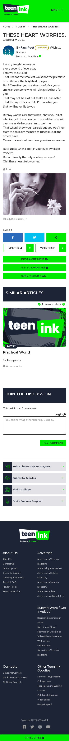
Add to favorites (33, 267)
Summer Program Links (49, 676)
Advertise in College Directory (47, 575)
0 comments (14, 366)
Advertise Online (46, 591)
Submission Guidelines (49, 631)
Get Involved (43, 645)
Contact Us (8, 563)
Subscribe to (32, 466)
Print (8, 169)
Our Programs (10, 568)
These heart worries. (45, 26)
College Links (44, 681)
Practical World (16, 352)
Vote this (51, 248)
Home (6, 26)
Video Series (43, 699)
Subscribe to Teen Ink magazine (48, 652)
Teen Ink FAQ (9, 582)
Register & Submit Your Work (49, 620)
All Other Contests (12, 682)
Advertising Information (49, 568)
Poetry (20, 26)
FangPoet (27, 47)
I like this (19, 248)
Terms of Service (11, 591)
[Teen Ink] (17, 9)
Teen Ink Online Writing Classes (49, 688)
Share (7, 230)
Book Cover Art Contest (15, 677)
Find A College (22, 489)
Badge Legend (44, 704)
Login (58, 414)
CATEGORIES (33, 737)
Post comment (53, 442)
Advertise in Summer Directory (48, 584)
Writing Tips (43, 640)
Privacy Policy (10, 586)
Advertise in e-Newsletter (50, 595)
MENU (55, 10)
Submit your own (34, 276)
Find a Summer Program (27, 501)
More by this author (27, 56)
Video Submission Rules (49, 636)
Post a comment (33, 259)
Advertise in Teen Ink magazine (48, 561)
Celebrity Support (12, 572)
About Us (7, 559)
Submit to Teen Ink (24, 478)
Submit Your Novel (46, 627)
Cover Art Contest (12, 672)
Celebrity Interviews (13, 577)
